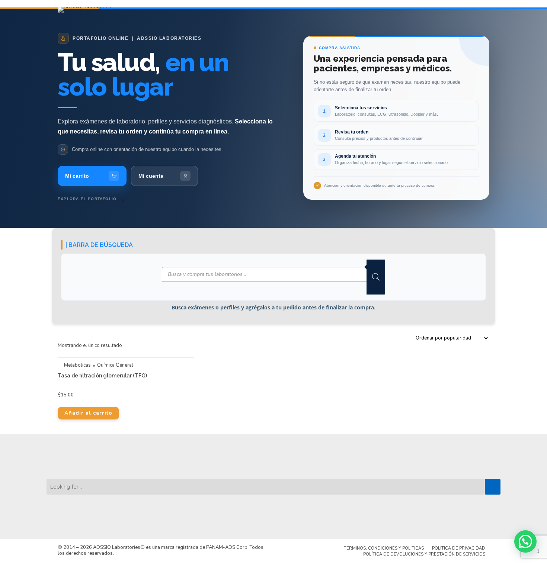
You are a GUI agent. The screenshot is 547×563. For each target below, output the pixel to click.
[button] (525, 541)
